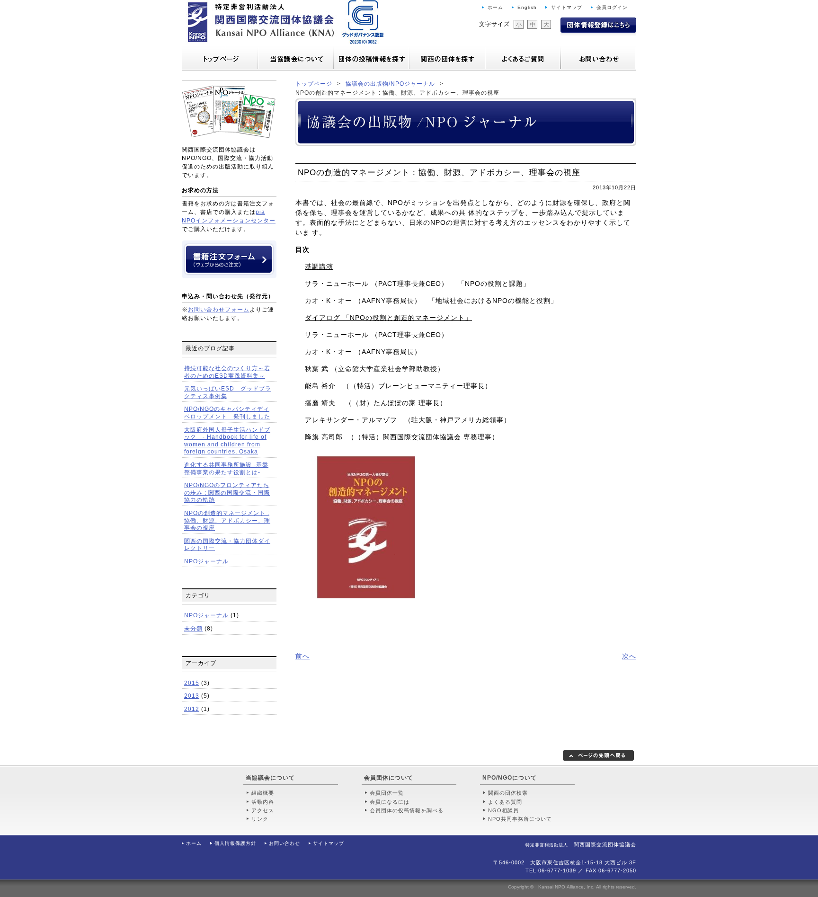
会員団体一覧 (387, 793)
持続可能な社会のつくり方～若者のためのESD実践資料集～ (227, 372)
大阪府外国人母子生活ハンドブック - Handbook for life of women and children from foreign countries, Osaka (227, 440)
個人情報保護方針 (235, 843)
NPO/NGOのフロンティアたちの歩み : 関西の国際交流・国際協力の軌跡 (227, 492)
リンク (259, 819)
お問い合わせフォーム (218, 309)
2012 (191, 709)
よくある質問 (505, 802)
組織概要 (262, 793)
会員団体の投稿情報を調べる (407, 810)
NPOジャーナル (206, 561)
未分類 (193, 628)
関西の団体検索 (508, 793)
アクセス (262, 810)
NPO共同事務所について (520, 819)
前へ (302, 656)
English (527, 7)
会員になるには (389, 802)
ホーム (495, 7)
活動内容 (262, 802)
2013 (191, 696)
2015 (191, 683)
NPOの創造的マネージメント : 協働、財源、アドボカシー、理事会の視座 (227, 520)
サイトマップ (566, 7)
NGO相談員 (503, 810)
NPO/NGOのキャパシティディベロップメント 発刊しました (227, 413)
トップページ (313, 83)
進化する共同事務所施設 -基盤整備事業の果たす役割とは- (226, 469)
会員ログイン (612, 7)
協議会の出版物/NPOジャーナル (390, 83)
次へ (629, 656)
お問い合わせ (284, 843)
